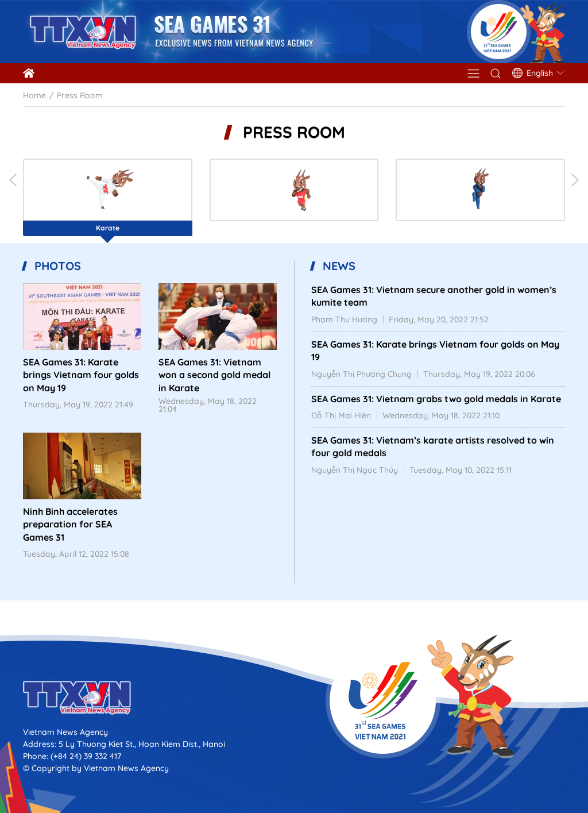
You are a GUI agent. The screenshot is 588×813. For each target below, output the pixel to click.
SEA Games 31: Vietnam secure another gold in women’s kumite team (433, 296)
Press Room (294, 132)
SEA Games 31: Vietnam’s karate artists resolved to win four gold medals (432, 446)
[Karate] (107, 190)
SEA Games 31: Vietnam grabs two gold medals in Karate (436, 398)
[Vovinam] (480, 190)
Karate (107, 228)
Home (34, 95)
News (339, 266)
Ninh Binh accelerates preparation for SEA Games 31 (70, 524)
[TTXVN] (294, 698)
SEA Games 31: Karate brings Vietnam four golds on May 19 (81, 375)
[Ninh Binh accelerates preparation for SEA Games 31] (82, 466)
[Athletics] (294, 190)
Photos (57, 266)
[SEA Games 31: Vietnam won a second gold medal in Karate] (217, 316)
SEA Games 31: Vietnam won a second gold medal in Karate (214, 375)
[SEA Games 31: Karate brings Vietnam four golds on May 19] (82, 316)
